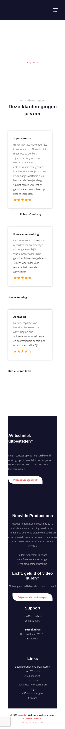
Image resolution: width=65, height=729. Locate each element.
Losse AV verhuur (32, 671)
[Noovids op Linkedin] (32, 648)
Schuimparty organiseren (32, 684)
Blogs (33, 689)
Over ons (33, 680)
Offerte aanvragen (32, 693)
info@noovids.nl (33, 616)
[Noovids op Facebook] (26, 648)
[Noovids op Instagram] (38, 648)
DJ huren (33, 62)
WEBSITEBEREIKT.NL (32, 718)
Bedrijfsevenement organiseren (32, 666)
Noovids (16, 6)
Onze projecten (32, 675)
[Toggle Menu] (55, 9)
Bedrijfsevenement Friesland (32, 554)
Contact (32, 698)
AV (42, 722)
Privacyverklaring (30, 722)
